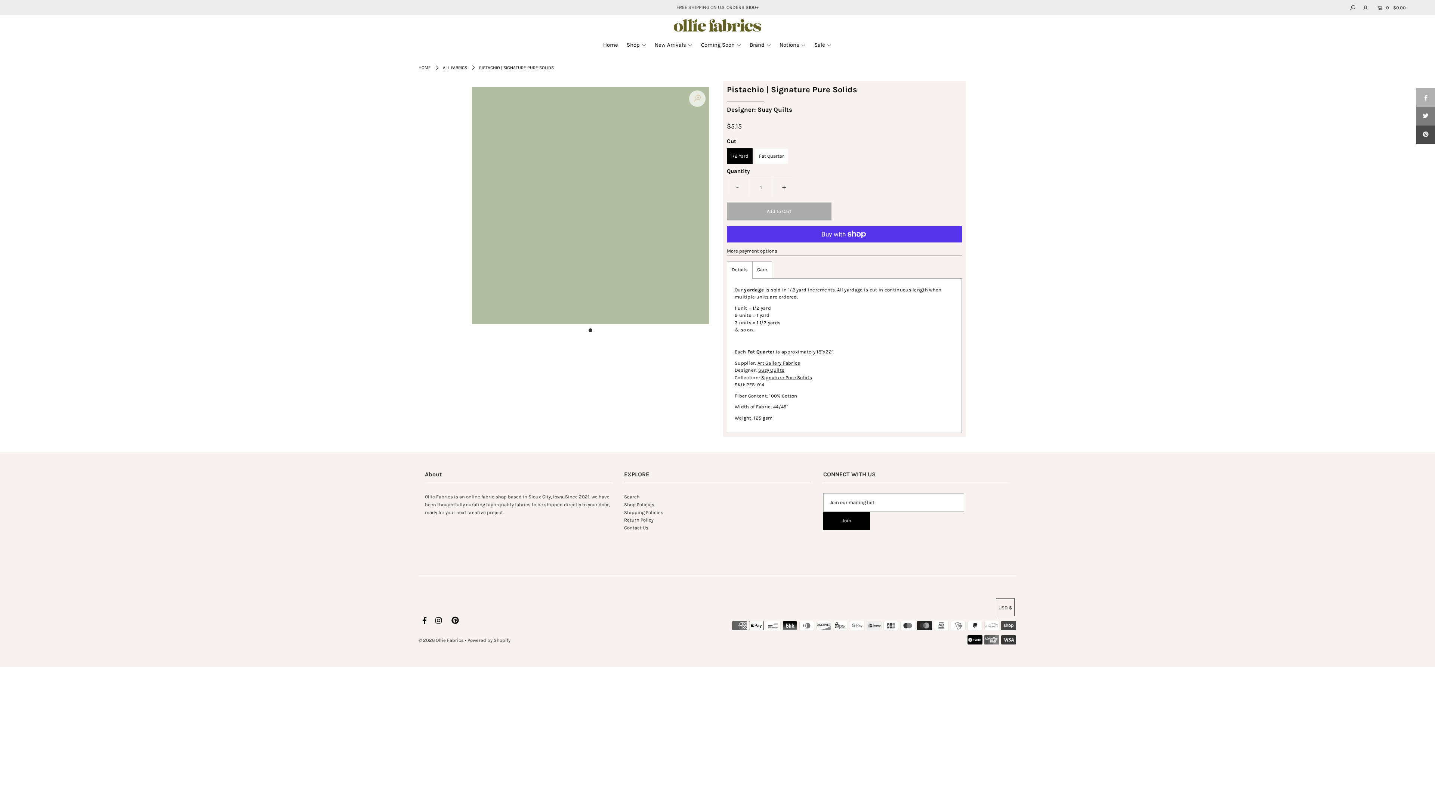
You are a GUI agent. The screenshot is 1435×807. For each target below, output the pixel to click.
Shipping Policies (643, 512)
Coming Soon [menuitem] (718, 44)
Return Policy (639, 520)
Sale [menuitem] (819, 44)
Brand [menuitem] (757, 44)
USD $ (1005, 607)
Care (762, 269)
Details (740, 269)
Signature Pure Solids (786, 377)
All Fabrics (455, 67)
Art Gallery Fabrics (778, 363)
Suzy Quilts (771, 370)
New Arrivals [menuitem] (670, 44)
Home (425, 67)
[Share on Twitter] (1425, 116)
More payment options (752, 251)
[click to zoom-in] (697, 98)
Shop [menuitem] (633, 44)
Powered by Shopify (488, 640)
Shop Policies (639, 504)
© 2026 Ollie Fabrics (441, 640)
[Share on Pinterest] (1425, 135)
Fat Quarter (771, 156)
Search (632, 497)
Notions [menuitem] (789, 44)
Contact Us (636, 528)
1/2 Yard (740, 156)
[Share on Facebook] (1425, 97)
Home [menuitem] (610, 44)
